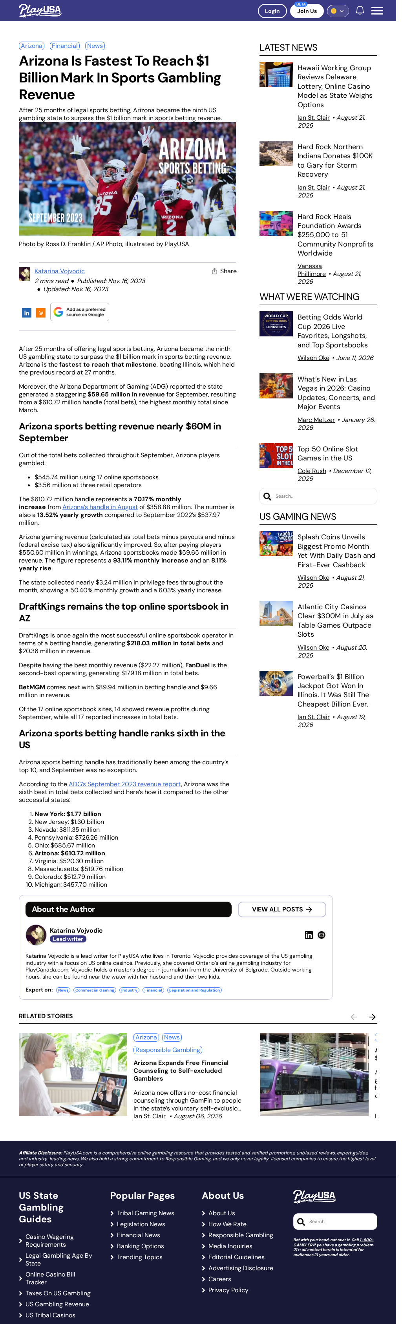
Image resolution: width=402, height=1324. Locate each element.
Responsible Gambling (167, 1050)
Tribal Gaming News (145, 1213)
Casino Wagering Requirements (50, 1241)
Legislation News (141, 1224)
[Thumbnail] (73, 1074)
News (95, 46)
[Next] (372, 1017)
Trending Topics (140, 1257)
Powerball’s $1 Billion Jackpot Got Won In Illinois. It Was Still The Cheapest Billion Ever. (334, 690)
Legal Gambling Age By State (59, 1259)
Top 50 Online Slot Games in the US (328, 453)
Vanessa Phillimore (312, 270)
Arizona (31, 46)
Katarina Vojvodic (60, 271)
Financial (65, 46)
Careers (219, 1279)
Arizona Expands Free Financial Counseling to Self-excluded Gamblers (180, 1071)
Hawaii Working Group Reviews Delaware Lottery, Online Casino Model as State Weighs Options (335, 86)
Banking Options (140, 1246)
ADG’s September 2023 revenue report (125, 784)
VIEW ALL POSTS (277, 909)
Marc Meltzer (316, 420)
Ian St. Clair (314, 117)
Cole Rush (312, 471)
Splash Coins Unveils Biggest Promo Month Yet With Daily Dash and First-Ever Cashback (336, 550)
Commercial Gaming (94, 990)
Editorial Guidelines (236, 1257)
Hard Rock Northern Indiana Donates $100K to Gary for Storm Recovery (335, 160)
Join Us (307, 11)
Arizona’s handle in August (100, 507)
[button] (377, 11)
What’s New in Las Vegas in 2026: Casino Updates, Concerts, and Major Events (336, 392)
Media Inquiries (230, 1246)
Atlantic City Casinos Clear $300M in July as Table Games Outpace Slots (335, 620)
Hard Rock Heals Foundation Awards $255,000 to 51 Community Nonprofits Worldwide (335, 235)
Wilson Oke (313, 358)
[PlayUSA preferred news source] (79, 312)
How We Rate (227, 1224)
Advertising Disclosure (240, 1268)
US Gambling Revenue (57, 1304)
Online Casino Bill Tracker (50, 1278)
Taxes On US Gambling (58, 1293)
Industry (129, 990)
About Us (221, 1213)
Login (272, 11)
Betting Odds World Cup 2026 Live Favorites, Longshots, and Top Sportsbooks (333, 330)
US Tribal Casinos (50, 1315)
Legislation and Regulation (194, 990)
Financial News (138, 1235)
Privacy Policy (228, 1290)
